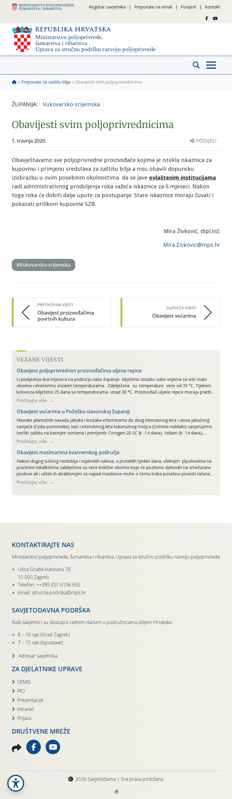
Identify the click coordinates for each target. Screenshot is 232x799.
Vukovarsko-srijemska (71, 104)
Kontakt (212, 7)
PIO (21, 691)
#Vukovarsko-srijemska (43, 265)
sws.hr (116, 791)
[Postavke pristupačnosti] (15, 783)
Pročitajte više (32, 400)
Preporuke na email (153, 7)
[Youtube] (215, 18)
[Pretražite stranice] (196, 65)
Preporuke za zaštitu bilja (45, 82)
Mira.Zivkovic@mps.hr (191, 244)
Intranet (25, 709)
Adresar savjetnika (37, 655)
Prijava (24, 718)
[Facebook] (207, 18)
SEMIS (24, 681)
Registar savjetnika (107, 7)
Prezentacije (30, 700)
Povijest (188, 7)
